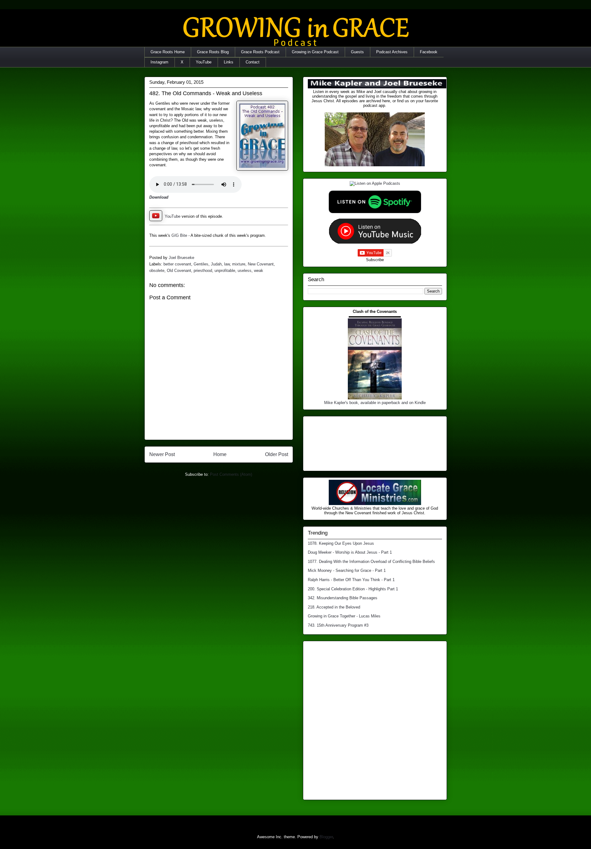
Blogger (326, 837)
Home (220, 454)
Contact (252, 62)
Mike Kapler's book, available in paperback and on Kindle (375, 402)
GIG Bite (179, 235)
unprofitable (225, 270)
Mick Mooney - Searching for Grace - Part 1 (347, 570)
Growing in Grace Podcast (315, 52)
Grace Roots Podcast (260, 52)
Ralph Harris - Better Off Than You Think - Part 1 (351, 579)
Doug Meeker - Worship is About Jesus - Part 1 (350, 552)
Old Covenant (179, 270)
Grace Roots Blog (213, 52)
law (227, 264)
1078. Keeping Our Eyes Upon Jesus (341, 543)
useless (244, 270)
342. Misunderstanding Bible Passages (342, 598)
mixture (238, 264)
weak (258, 270)
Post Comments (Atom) (231, 474)
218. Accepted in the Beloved (334, 607)
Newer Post (162, 454)
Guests (357, 52)
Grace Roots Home (168, 52)
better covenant (177, 264)
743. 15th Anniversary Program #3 (338, 625)
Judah (216, 264)
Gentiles (201, 264)
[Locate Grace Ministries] (375, 503)
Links (228, 62)
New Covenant (261, 264)
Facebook (428, 52)
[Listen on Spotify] (375, 211)
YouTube (203, 62)
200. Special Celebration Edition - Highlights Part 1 (353, 589)
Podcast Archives (392, 52)
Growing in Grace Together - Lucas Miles (344, 616)
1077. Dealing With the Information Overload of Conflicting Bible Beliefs (371, 561)
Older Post (276, 454)
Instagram (159, 62)
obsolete (156, 270)
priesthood (203, 270)
